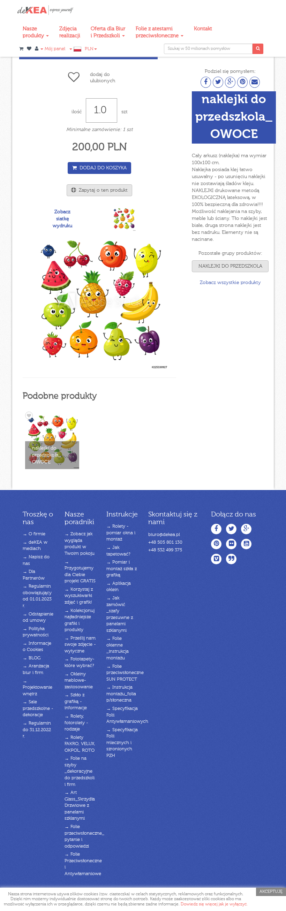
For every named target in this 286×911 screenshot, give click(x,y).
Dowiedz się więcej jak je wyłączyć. (214, 904)
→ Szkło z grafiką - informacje (76, 701)
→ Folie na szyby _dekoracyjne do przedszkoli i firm (80, 771)
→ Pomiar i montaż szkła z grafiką (121, 568)
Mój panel (54, 49)
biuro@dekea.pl (164, 535)
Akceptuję (271, 892)
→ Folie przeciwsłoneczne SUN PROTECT (125, 673)
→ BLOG (31, 658)
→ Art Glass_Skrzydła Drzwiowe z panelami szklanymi (80, 805)
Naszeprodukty (34, 32)
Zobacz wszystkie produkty (230, 282)
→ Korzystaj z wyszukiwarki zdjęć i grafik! (79, 596)
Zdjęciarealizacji (69, 32)
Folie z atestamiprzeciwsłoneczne (158, 32)
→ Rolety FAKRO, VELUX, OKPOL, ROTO (80, 744)
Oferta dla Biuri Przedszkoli (108, 32)
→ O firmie (34, 534)
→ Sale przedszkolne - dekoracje (38, 708)
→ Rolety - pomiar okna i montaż (120, 533)
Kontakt (203, 28)
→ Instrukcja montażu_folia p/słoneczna (121, 694)
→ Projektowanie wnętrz (37, 687)
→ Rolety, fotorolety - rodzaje (76, 723)
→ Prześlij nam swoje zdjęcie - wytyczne (80, 644)
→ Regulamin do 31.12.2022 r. (37, 729)
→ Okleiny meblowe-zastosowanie (79, 680)
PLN (89, 49)
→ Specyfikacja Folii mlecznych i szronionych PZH (122, 743)
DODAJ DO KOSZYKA (102, 168)
